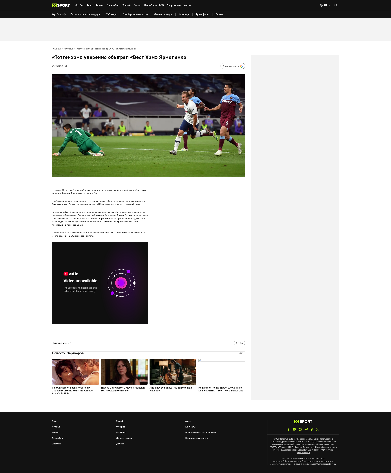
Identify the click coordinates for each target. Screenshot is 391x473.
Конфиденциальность (196, 438)
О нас (188, 421)
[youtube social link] (294, 429)
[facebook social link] (288, 429)
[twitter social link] (317, 429)
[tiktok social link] (312, 429)
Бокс (54, 421)
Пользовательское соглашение (200, 432)
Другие (120, 444)
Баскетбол (57, 438)
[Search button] (336, 5)
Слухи (219, 14)
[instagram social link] (300, 429)
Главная (56, 48)
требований (288, 444)
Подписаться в (231, 66)
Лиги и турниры (163, 14)
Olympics (120, 427)
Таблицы (111, 14)
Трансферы (202, 14)
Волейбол (121, 432)
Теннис (55, 432)
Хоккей (119, 421)
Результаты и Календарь (85, 14)
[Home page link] (62, 5)
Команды (184, 14)
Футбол (68, 48)
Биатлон (56, 444)
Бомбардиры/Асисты (135, 14)
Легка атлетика (124, 438)
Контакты (190, 427)
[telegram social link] (306, 429)
